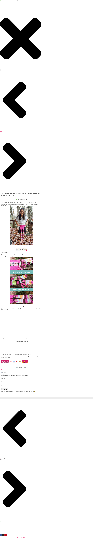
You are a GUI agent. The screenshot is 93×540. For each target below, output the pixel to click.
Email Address (4, 378)
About (24, 537)
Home (17, 537)
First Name (3, 382)
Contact (20, 537)
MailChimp (7, 387)
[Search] (0, 70)
